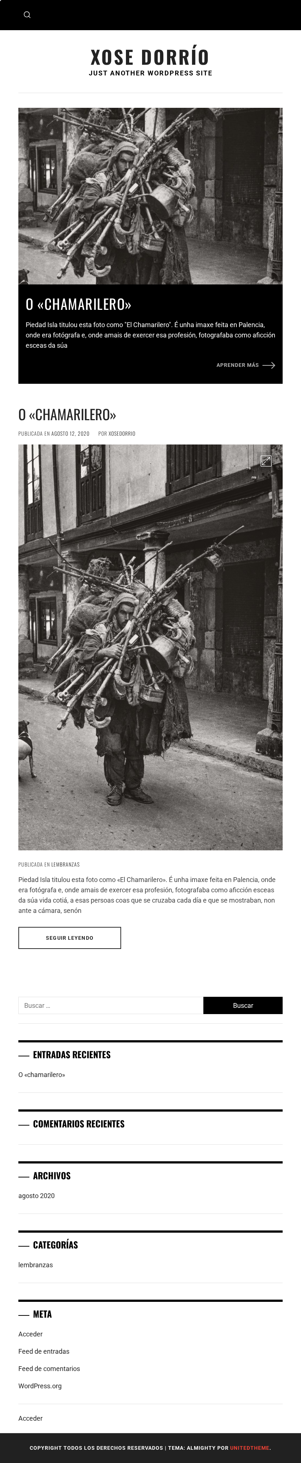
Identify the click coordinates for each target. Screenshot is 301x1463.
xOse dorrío (150, 56)
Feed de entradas (43, 1351)
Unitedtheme (249, 1448)
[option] (150, 246)
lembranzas (65, 864)
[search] (27, 15)
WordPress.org (40, 1386)
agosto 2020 (36, 1196)
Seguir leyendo (70, 938)
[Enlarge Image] (266, 461)
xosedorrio (122, 433)
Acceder (30, 1334)
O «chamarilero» (79, 303)
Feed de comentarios (49, 1368)
